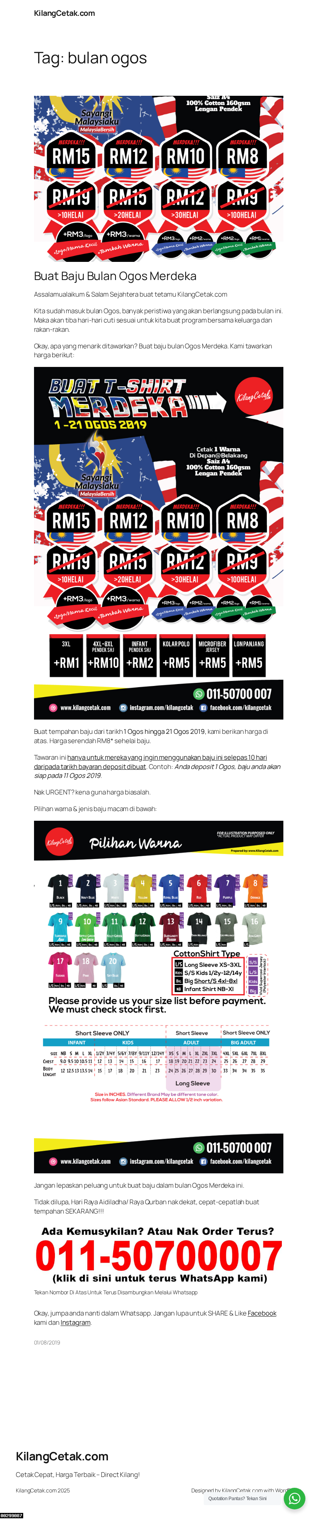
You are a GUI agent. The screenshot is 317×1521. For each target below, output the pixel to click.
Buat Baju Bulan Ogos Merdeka (115, 275)
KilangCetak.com (64, 13)
